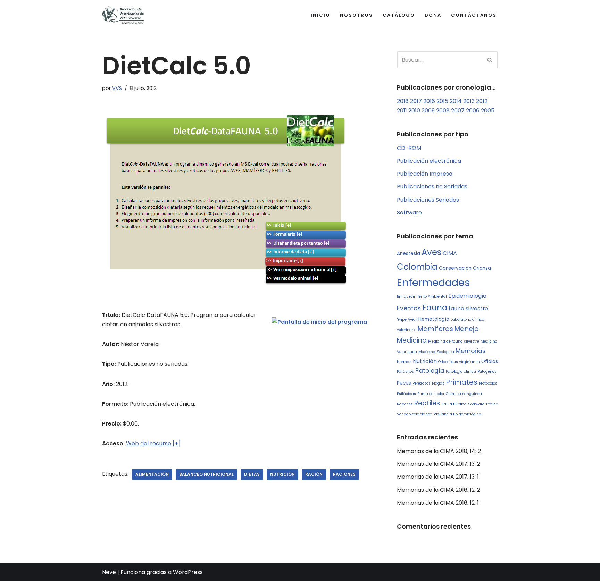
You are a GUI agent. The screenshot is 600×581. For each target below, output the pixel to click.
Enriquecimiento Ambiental (422, 296)
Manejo (467, 329)
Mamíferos (435, 329)
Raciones (344, 474)
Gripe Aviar (407, 319)
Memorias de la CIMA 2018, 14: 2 (439, 451)
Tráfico (492, 404)
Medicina (412, 340)
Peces (404, 383)
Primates (461, 382)
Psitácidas (406, 393)
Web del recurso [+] (153, 443)
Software (409, 213)
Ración (314, 474)
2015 (442, 101)
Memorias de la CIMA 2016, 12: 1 (438, 503)
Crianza (482, 268)
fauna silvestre (468, 308)
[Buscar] (490, 59)
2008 (443, 111)
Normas (404, 361)
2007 (458, 111)
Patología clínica (461, 371)
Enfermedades (433, 282)
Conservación (455, 268)
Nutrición (282, 474)
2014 (456, 101)
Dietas (252, 474)
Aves (431, 252)
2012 (482, 101)
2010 (414, 111)
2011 (402, 111)
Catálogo (399, 15)
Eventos (409, 308)
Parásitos (405, 371)
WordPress (188, 572)
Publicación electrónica (429, 161)
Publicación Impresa (424, 174)
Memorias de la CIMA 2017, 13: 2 (438, 464)
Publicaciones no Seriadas (432, 187)
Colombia (417, 267)
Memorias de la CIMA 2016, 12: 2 (438, 490)
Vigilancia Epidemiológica (457, 414)
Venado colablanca (414, 414)
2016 (429, 101)
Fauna (434, 307)
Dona (433, 15)
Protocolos (488, 383)
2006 (473, 111)
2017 (416, 101)
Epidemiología (467, 296)
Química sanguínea (464, 393)
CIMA (450, 253)
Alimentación (152, 474)
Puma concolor (430, 393)
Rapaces (405, 404)
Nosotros (356, 15)
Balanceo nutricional (206, 474)
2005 (487, 111)
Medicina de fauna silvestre (453, 341)
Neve (109, 572)
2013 (469, 101)
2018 (403, 101)
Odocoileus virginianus (459, 361)
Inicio (320, 15)
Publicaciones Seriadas (428, 200)
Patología (429, 371)
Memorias (471, 351)
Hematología (433, 319)
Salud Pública (454, 404)
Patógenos (487, 371)
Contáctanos (474, 15)
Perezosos (421, 383)
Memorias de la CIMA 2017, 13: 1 (438, 477)
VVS (117, 88)
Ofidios (489, 361)
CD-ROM (409, 148)
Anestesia (408, 253)
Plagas (438, 383)
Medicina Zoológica (436, 351)
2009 (428, 111)
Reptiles (427, 403)
